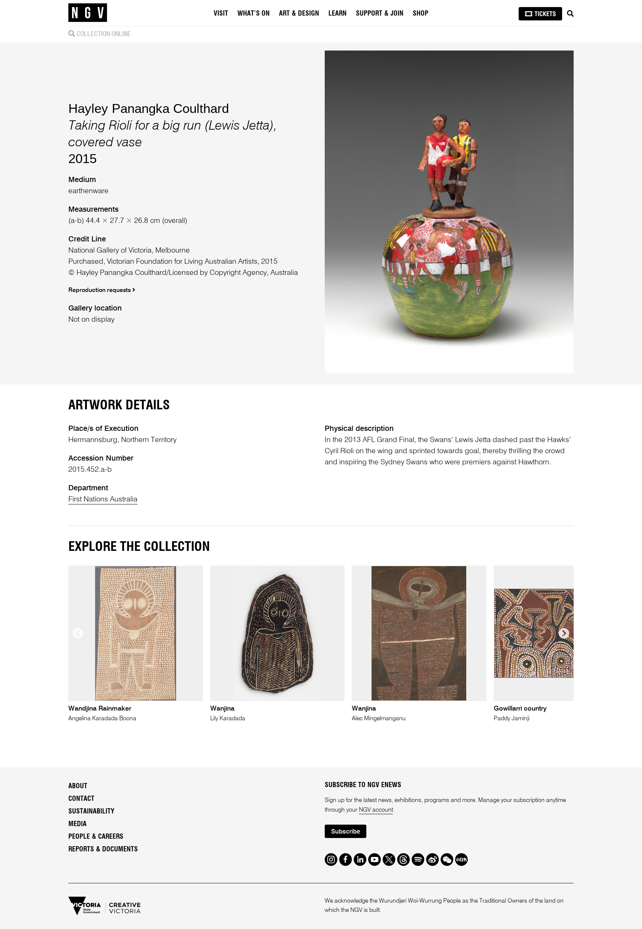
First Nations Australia (102, 499)
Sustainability (91, 811)
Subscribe (345, 832)
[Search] (570, 13)
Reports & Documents (103, 849)
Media (77, 824)
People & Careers (95, 837)
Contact (81, 799)
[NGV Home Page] (87, 13)
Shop (420, 13)
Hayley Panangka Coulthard (148, 108)
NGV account (376, 810)
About (77, 786)
